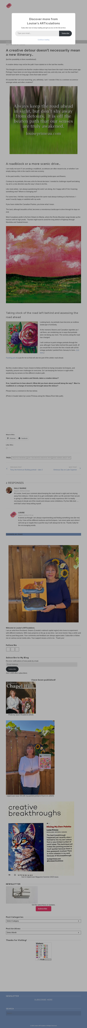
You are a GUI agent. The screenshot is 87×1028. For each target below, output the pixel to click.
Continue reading (43, 40)
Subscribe (65, 33)
